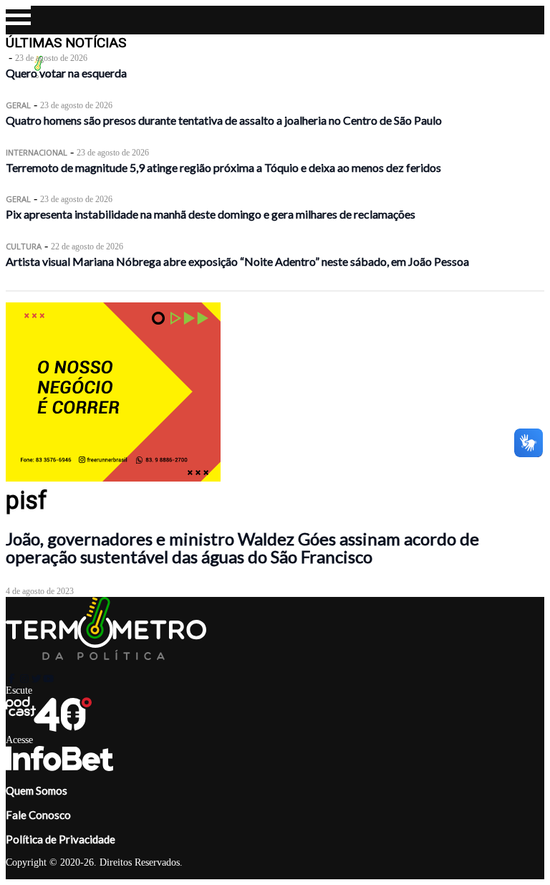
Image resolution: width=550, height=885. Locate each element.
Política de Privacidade (60, 839)
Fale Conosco (38, 814)
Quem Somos (36, 790)
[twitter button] (36, 678)
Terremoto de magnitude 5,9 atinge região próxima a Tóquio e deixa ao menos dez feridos (223, 167)
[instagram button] (24, 678)
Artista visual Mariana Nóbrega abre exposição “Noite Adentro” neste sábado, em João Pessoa (237, 261)
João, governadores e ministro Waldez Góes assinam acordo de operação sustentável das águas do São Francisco (242, 547)
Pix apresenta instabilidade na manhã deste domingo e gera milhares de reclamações (210, 214)
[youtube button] (48, 678)
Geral (18, 105)
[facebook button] (12, 678)
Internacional (36, 152)
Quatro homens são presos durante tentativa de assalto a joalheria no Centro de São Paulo (224, 120)
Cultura (24, 246)
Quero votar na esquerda (66, 73)
